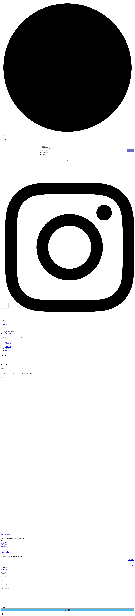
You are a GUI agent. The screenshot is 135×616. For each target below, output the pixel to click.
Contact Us (45, 152)
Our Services (46, 149)
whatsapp (4, 569)
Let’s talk (5, 552)
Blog (43, 154)
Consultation (5, 324)
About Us (45, 147)
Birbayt (3, 139)
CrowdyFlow (7, 333)
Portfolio (45, 150)
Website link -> (6, 534)
